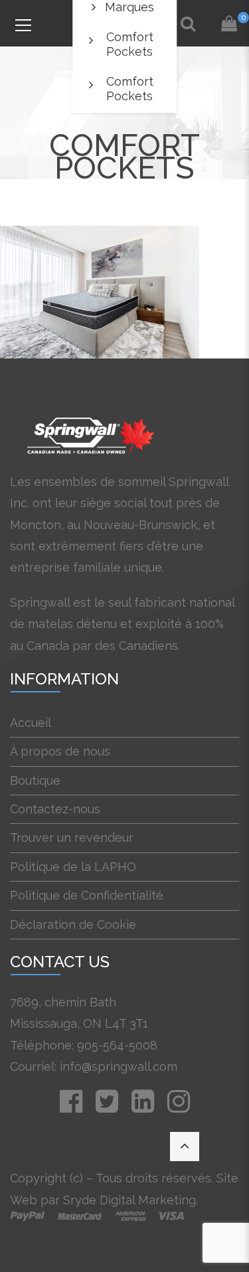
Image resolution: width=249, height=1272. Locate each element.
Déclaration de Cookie (73, 924)
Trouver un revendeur (71, 837)
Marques (129, 7)
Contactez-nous (55, 809)
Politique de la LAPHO (73, 867)
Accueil (30, 723)
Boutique (35, 780)
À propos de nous (60, 751)
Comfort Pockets (129, 44)
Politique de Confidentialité (86, 895)
